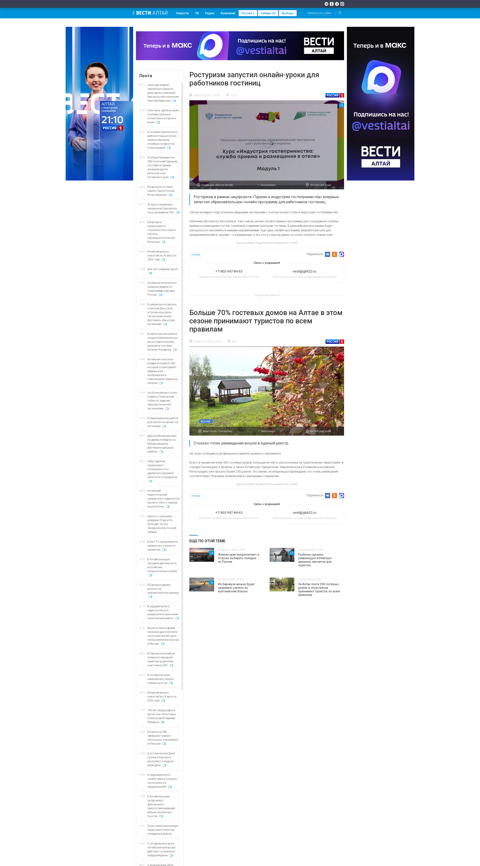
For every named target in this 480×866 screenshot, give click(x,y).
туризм (195, 255)
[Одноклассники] (332, 4)
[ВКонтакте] (326, 4)
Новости (182, 13)
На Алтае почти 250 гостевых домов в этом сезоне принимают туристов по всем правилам (319, 589)
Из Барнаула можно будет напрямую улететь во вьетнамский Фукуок (236, 587)
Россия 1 (248, 13)
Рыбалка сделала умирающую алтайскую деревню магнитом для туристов (315, 560)
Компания (228, 13)
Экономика (268, 185)
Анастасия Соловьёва (217, 431)
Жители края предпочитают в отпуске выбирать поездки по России (238, 558)
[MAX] (342, 4)
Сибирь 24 (268, 13)
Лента (145, 75)
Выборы (288, 13)
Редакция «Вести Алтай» (217, 185)
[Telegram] (337, 4)
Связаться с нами (319, 13)
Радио (209, 13)
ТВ (197, 13)
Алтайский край (320, 185)
